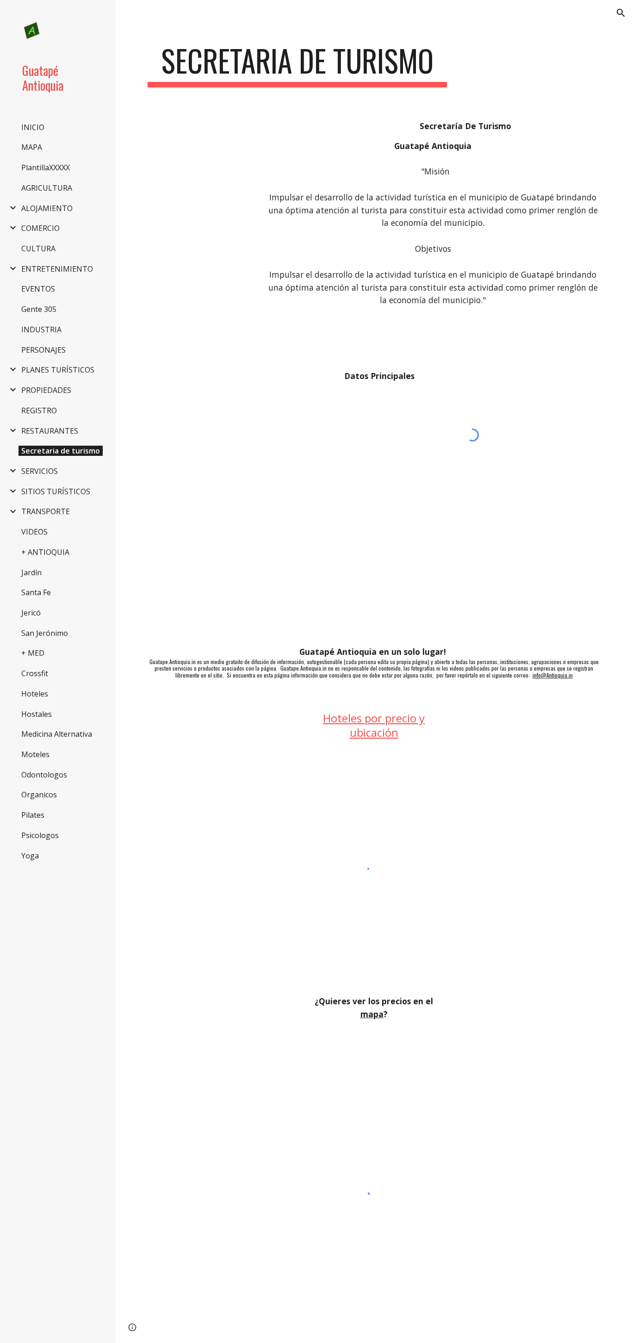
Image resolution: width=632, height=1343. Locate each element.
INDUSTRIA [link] (41, 329)
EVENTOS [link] (38, 289)
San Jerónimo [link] (44, 633)
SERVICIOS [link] (39, 471)
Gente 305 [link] (38, 309)
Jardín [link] (31, 572)
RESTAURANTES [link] (49, 431)
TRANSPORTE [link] (45, 511)
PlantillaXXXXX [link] (45, 167)
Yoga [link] (30, 856)
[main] (297, 65)
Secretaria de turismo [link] (60, 451)
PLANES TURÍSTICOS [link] (57, 370)
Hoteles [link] (34, 694)
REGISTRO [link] (39, 410)
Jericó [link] (31, 613)
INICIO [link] (32, 127)
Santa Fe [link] (36, 592)
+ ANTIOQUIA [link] (45, 552)
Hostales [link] (36, 714)
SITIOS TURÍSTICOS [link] (55, 491)
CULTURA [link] (38, 248)
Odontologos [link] (44, 775)
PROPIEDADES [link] (46, 390)
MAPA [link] (31, 147)
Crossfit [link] (34, 673)
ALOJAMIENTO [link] (47, 208)
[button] (621, 13)
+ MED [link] (32, 653)
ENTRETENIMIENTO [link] (57, 269)
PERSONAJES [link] (43, 350)
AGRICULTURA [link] (46, 188)
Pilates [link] (32, 815)
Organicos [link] (39, 795)
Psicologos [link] (40, 835)
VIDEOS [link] (34, 532)
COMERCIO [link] (40, 228)
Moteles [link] (35, 754)
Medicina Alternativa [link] (56, 734)
